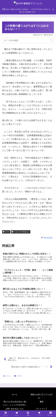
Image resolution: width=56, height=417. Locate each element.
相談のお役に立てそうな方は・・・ (41, 396)
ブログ (7, 232)
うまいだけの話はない (22, 232)
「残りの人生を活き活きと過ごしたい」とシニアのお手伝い (14, 403)
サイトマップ (41, 409)
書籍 (41, 402)
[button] (51, 40)
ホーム (14, 394)
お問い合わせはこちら (14, 409)
